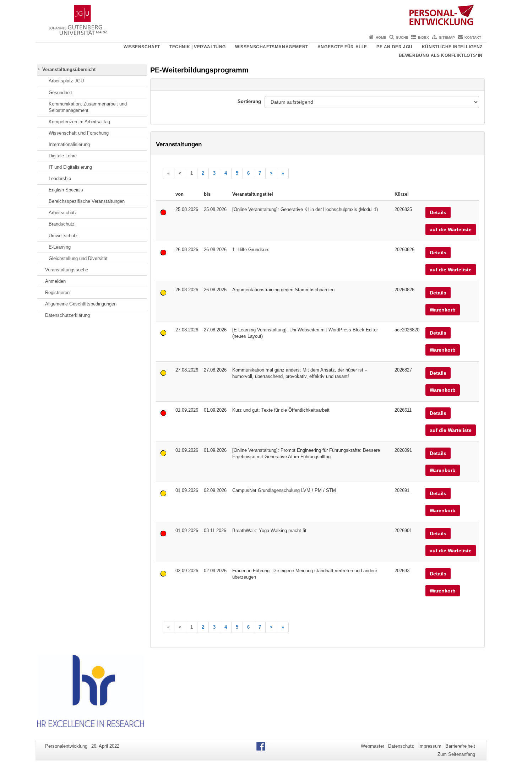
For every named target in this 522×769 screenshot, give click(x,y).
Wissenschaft (142, 46)
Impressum (429, 746)
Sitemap (447, 37)
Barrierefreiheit (460, 746)
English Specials (66, 190)
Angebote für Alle (342, 46)
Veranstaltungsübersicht (69, 69)
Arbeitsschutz (63, 212)
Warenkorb (443, 310)
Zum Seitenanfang (456, 754)
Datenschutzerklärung (67, 315)
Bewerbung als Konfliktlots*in (441, 55)
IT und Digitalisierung (70, 167)
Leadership (60, 178)
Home (381, 37)
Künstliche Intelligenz (452, 46)
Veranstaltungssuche (66, 269)
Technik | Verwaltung (197, 46)
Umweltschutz (63, 235)
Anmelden (55, 281)
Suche (402, 37)
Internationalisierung (69, 144)
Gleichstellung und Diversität (78, 258)
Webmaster (372, 746)
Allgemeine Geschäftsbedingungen (80, 304)
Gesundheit (60, 92)
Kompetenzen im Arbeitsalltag (79, 121)
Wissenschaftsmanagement (271, 46)
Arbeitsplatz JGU (66, 80)
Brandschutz (62, 224)
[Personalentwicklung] (261, 16)
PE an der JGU (394, 46)
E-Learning (60, 247)
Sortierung (249, 101)
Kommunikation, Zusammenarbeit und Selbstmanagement (88, 107)
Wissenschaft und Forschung (79, 133)
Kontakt (472, 37)
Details (438, 212)
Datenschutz (401, 746)
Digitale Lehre (63, 155)
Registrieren (57, 292)
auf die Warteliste (451, 229)
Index (423, 37)
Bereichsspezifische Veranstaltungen (87, 201)
